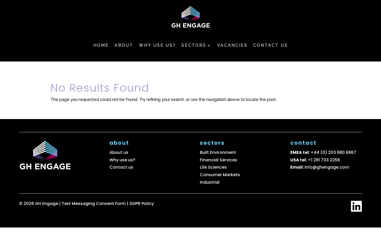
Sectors (193, 45)
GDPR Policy (141, 203)
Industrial (210, 182)
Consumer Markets (220, 175)
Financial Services (218, 160)
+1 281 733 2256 (324, 160)
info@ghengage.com (327, 167)
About (124, 45)
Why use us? (157, 45)
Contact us (270, 45)
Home (101, 45)
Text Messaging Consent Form (94, 203)
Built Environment (218, 152)
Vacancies (232, 45)
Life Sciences (213, 167)
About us (118, 152)
